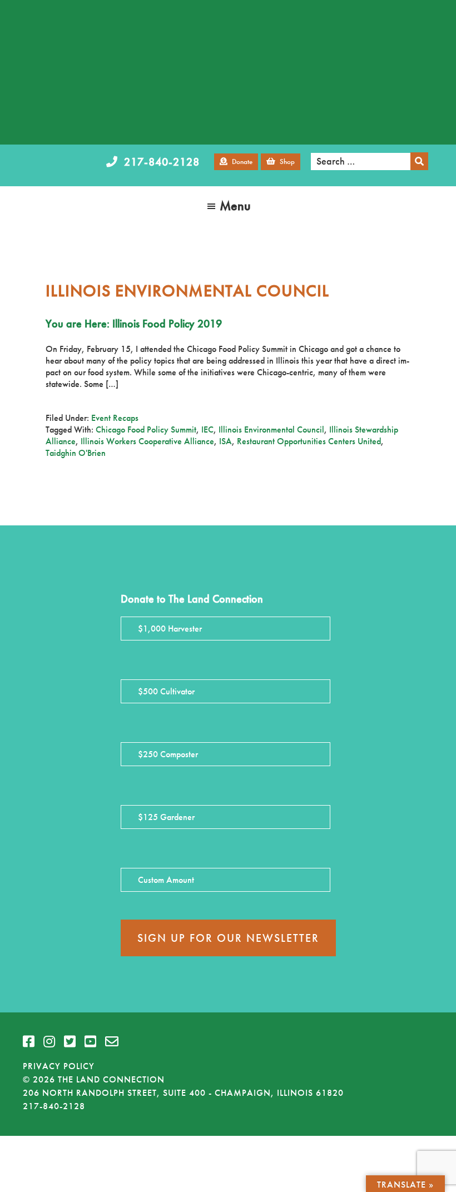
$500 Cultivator (166, 691)
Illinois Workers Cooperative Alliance (147, 441)
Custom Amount (166, 880)
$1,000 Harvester (170, 628)
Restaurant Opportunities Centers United (309, 441)
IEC (207, 429)
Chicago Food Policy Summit (146, 429)
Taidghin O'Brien (76, 453)
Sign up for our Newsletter (228, 938)
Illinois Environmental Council (271, 429)
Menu (235, 205)
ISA (225, 441)
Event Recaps (114, 418)
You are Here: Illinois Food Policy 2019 (134, 323)
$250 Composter (168, 754)
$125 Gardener (166, 817)
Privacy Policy (59, 1066)
